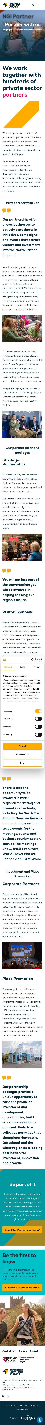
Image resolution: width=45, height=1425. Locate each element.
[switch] (38, 719)
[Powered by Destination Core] (22, 1418)
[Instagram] (3, 1396)
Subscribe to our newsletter (22, 1287)
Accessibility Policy (22, 1409)
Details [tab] (23, 667)
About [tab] (37, 667)
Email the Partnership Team (22, 1230)
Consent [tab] (8, 667)
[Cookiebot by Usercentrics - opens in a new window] (31, 660)
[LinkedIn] (8, 1396)
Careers (23, 1351)
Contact (34, 1351)
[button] (39, 5)
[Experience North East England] (11, 5)
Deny (22, 763)
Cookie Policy (35, 1406)
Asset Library (9, 1351)
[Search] (33, 5)
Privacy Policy (24, 1406)
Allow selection (22, 754)
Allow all (22, 746)
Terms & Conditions (11, 1406)
